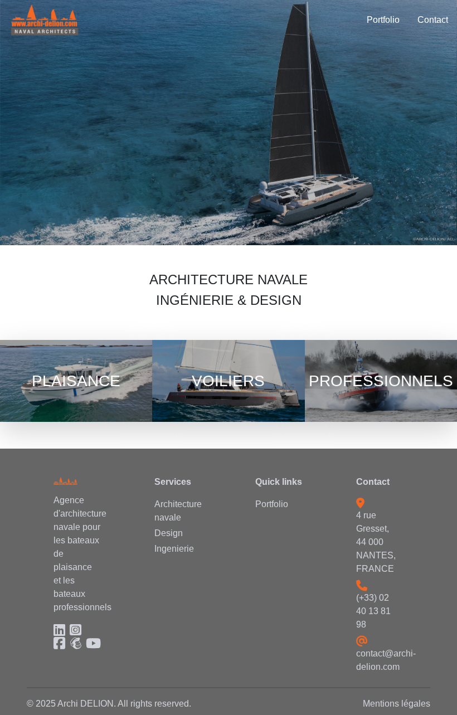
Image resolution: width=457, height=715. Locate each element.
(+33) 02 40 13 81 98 (373, 611)
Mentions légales (396, 703)
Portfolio (271, 504)
